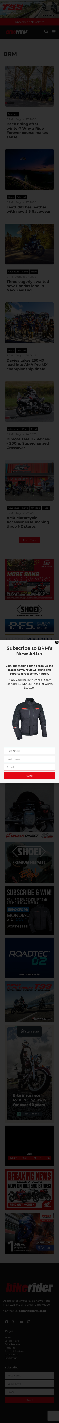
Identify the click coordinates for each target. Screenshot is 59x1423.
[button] (57, 642)
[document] (29, 711)
